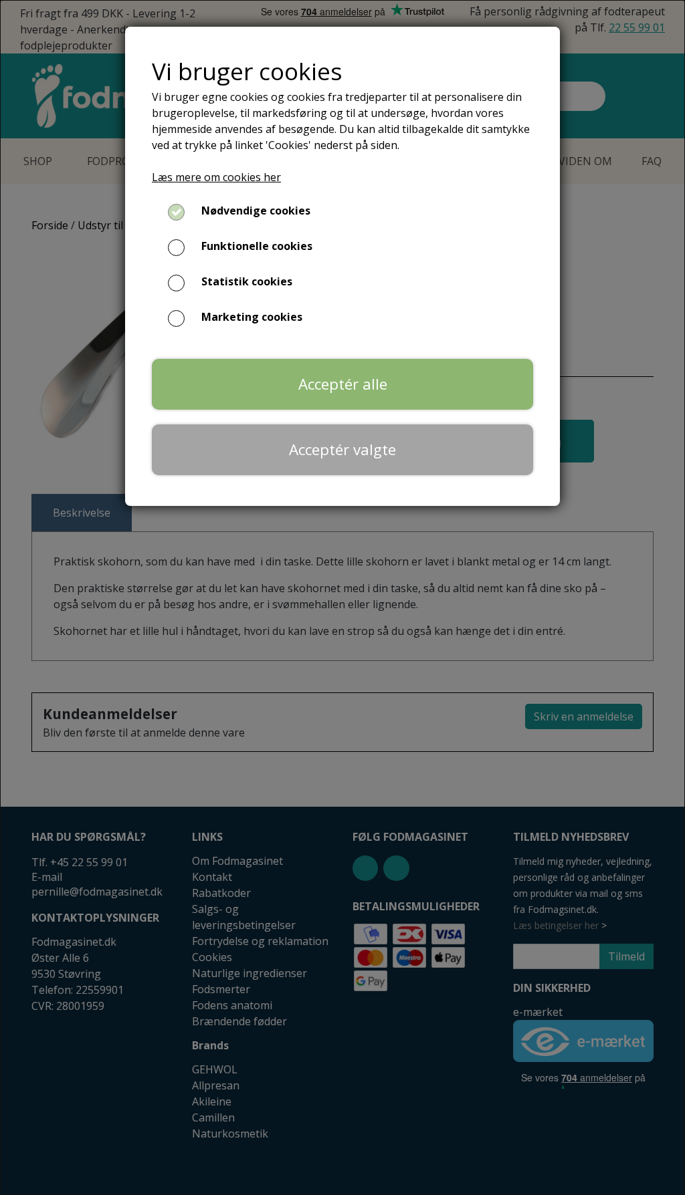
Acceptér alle (342, 384)
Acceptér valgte (342, 449)
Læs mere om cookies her (216, 177)
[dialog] (342, 597)
